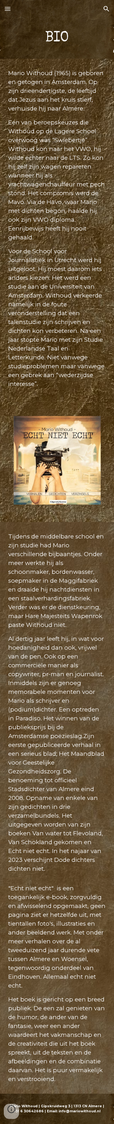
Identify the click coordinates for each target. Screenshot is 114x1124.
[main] (57, 38)
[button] (7, 8)
